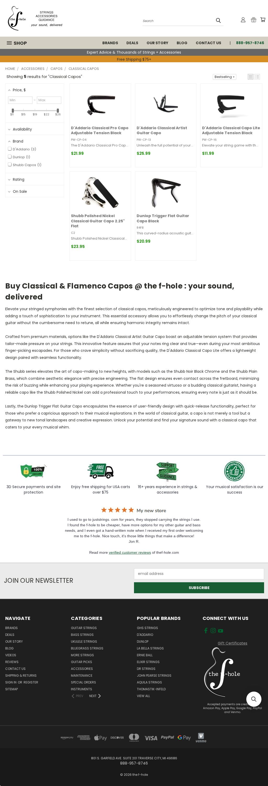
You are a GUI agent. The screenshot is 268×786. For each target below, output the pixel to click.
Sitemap (11, 689)
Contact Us (208, 43)
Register (31, 682)
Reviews (12, 662)
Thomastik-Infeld (151, 689)
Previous (260, 737)
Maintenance (81, 675)
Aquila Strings (149, 682)
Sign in (11, 682)
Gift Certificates (232, 643)
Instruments (81, 689)
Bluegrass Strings (87, 648)
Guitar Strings (84, 628)
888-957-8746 (250, 43)
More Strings (82, 655)
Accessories (82, 668)
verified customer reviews (130, 552)
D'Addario (145, 634)
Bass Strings (82, 634)
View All (143, 696)
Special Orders (83, 682)
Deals (132, 43)
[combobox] (183, 20)
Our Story (157, 43)
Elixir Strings (148, 662)
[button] (250, 77)
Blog (182, 43)
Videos (10, 655)
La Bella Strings (150, 648)
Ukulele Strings (84, 641)
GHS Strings (147, 628)
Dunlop (142, 641)
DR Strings (146, 668)
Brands (110, 43)
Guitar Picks (81, 662)
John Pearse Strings (154, 675)
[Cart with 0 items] (262, 19)
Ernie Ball (145, 655)
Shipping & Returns (21, 675)
